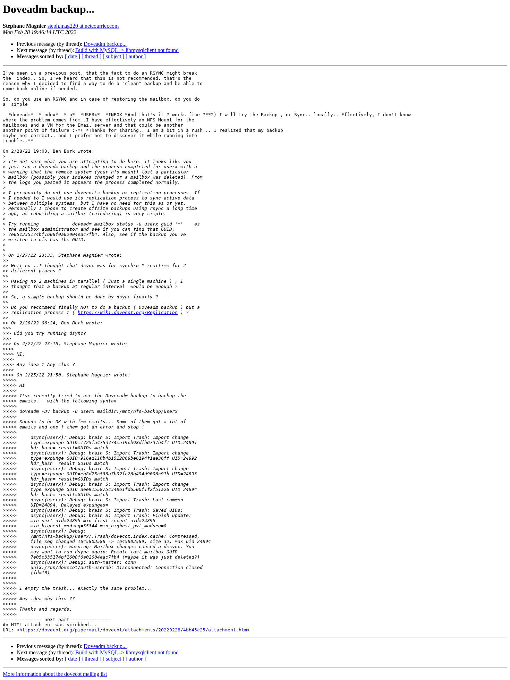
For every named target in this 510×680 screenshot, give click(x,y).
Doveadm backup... (105, 44)
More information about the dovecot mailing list (55, 674)
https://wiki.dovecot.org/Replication (128, 312)
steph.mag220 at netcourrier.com (83, 26)
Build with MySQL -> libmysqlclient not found (127, 50)
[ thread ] (91, 56)
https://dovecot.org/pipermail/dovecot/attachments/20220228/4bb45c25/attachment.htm (133, 629)
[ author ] (136, 56)
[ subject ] (113, 56)
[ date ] (72, 56)
